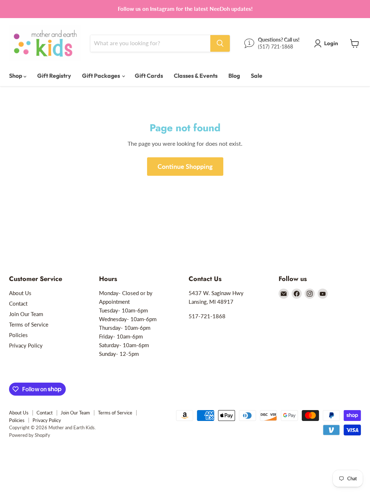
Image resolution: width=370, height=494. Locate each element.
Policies (18, 335)
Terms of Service (28, 324)
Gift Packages (101, 75)
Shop (16, 75)
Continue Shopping (185, 166)
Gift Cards (149, 75)
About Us (20, 293)
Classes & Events (196, 75)
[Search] (220, 43)
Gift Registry (54, 75)
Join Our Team (26, 314)
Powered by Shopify (29, 435)
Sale (256, 75)
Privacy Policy (26, 345)
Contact (18, 303)
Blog (234, 75)
